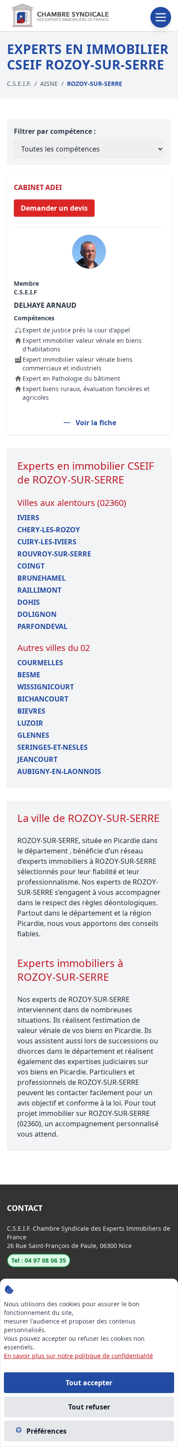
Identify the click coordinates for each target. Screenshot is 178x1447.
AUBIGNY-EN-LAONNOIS (59, 771)
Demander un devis (54, 208)
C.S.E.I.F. (19, 83)
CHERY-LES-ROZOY (48, 529)
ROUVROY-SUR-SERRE (54, 554)
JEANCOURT (37, 759)
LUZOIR (30, 723)
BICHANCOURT (42, 699)
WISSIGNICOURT (45, 687)
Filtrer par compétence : (55, 131)
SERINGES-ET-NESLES (52, 747)
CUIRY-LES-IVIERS (46, 542)
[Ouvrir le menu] (160, 17)
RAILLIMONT (39, 590)
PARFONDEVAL (42, 626)
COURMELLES (40, 662)
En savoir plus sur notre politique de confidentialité (78, 1356)
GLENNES (33, 735)
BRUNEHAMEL (41, 578)
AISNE (49, 83)
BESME (28, 674)
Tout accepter (89, 1382)
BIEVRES (31, 711)
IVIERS (28, 517)
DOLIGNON (37, 614)
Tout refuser (89, 1407)
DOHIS (28, 602)
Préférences (46, 1431)
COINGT (30, 566)
